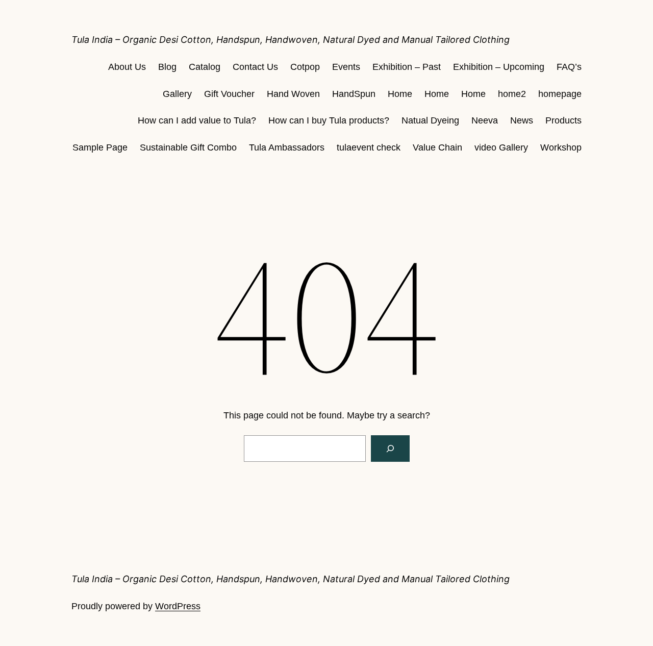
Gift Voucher (229, 94)
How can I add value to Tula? (197, 120)
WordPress (177, 606)
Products (563, 120)
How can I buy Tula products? (328, 120)
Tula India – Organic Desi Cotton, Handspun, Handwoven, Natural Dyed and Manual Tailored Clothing (290, 39)
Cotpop (305, 67)
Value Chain (437, 147)
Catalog (204, 67)
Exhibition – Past (406, 67)
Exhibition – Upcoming (498, 67)
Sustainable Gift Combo (188, 147)
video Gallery (501, 147)
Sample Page (100, 147)
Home (400, 94)
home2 (512, 94)
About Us (127, 67)
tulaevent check (368, 147)
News (521, 120)
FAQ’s (569, 67)
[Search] (390, 448)
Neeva (484, 120)
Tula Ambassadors (286, 147)
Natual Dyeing (430, 120)
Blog (167, 67)
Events (346, 67)
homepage (560, 94)
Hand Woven (293, 94)
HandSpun (353, 94)
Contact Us (255, 67)
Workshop (561, 147)
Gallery (177, 94)
